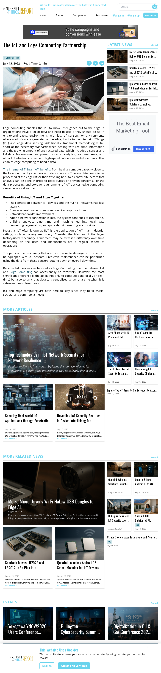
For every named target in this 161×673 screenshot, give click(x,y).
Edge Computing (21, 272)
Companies (79, 15)
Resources (102, 15)
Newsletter (151, 15)
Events (59, 15)
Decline (47, 666)
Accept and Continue (74, 666)
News (43, 15)
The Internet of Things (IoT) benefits (27, 169)
